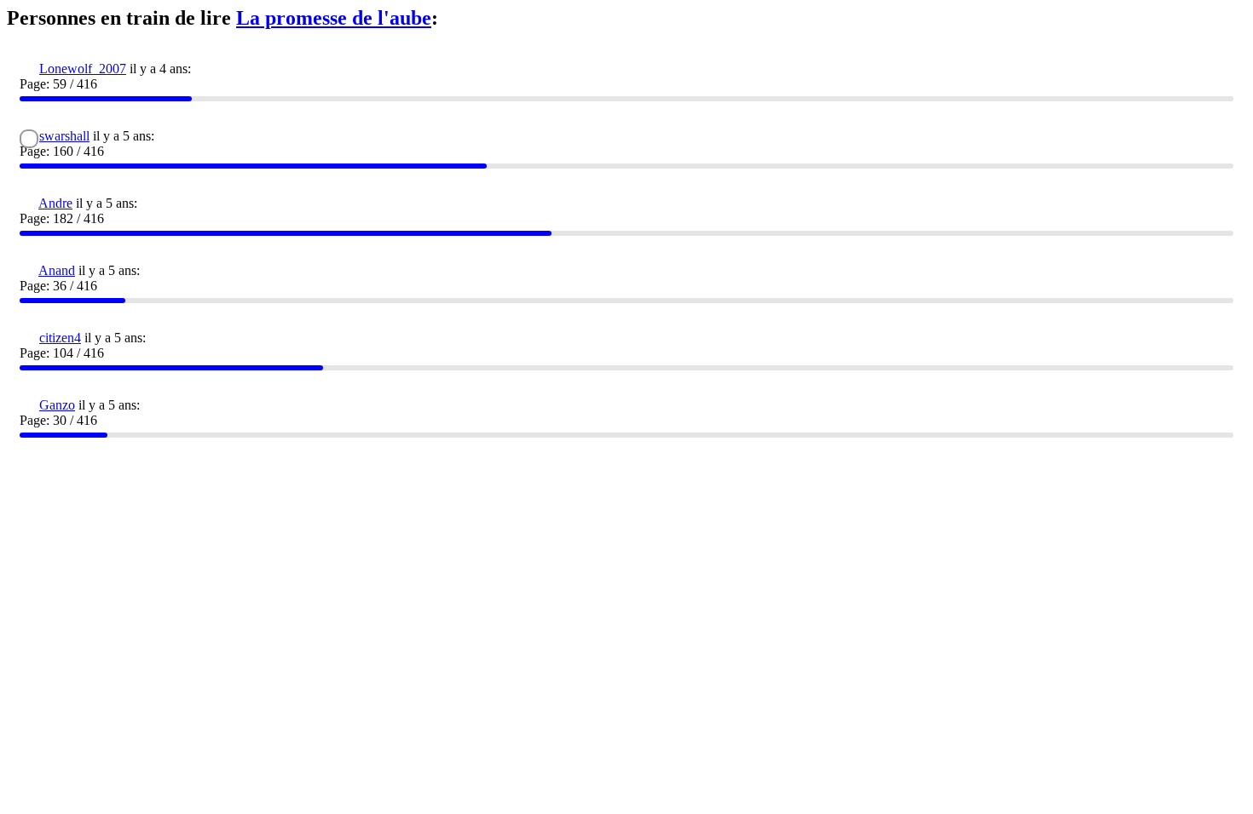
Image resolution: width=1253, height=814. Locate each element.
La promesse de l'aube (333, 18)
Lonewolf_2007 (82, 68)
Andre (55, 203)
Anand (56, 270)
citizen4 (60, 337)
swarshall (64, 136)
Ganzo (57, 405)
